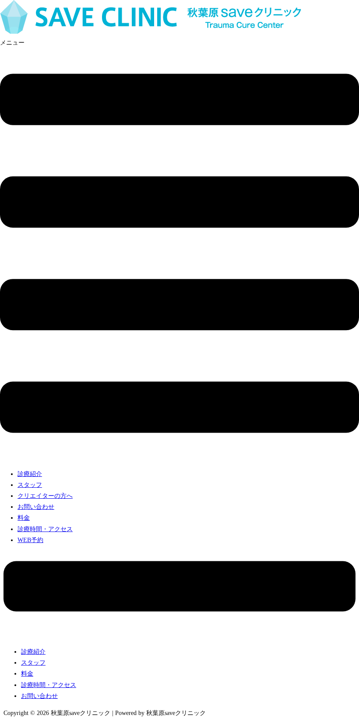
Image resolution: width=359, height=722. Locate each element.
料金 (24, 517)
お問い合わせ (36, 507)
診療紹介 (30, 474)
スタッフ (30, 485)
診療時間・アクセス (45, 529)
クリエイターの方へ (45, 496)
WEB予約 (30, 540)
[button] (179, 249)
